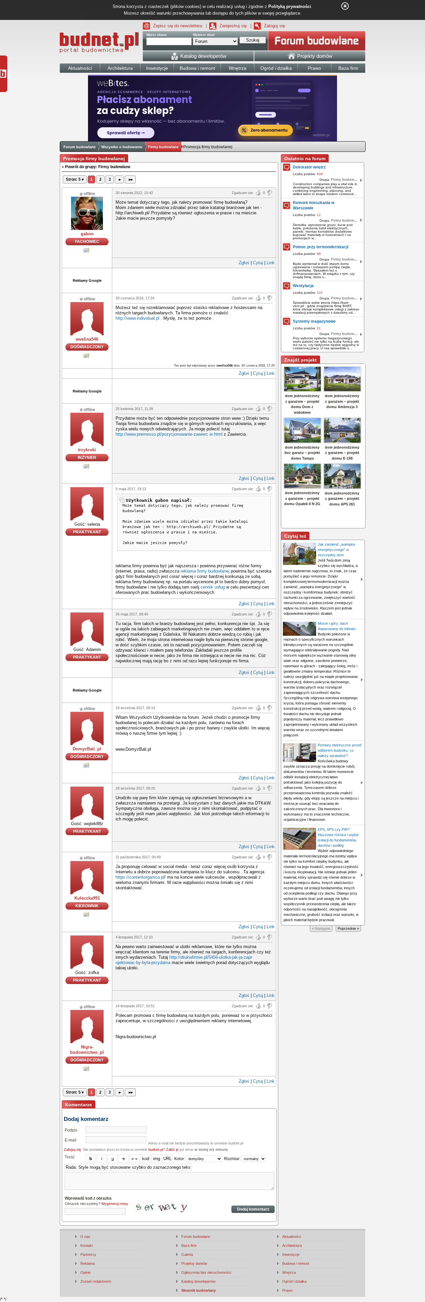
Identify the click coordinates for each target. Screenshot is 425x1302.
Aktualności (291, 1237)
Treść (70, 1157)
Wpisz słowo (156, 35)
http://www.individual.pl (137, 318)
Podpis (71, 1130)
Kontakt (86, 1246)
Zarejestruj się (233, 25)
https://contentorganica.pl (140, 877)
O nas (85, 1237)
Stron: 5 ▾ (75, 179)
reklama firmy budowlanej (205, 571)
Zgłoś (244, 262)
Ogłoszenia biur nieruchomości (206, 1272)
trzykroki (87, 449)
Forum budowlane (79, 147)
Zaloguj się (274, 25)
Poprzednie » (348, 928)
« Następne (321, 928)
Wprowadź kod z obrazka (88, 1198)
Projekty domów (194, 1263)
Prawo (287, 1290)
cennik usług (213, 587)
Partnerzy (88, 1254)
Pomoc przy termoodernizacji (320, 247)
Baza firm (189, 1246)
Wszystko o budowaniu (121, 147)
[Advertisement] (194, 280)
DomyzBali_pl (87, 748)
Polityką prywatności (289, 6)
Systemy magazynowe (314, 321)
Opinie (85, 1272)
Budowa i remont (295, 1263)
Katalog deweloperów (198, 1281)
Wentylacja (303, 285)
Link (271, 262)
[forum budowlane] (316, 41)
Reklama (87, 1263)
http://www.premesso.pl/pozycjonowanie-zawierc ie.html (169, 434)
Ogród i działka (294, 1281)
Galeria (187, 1254)
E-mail (70, 1140)
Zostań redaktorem (95, 1281)
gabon (87, 233)
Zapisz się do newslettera (177, 25)
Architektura (292, 1246)
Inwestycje (290, 1254)
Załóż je (172, 1149)
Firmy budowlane (163, 147)
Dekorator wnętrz (309, 167)
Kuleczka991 (87, 898)
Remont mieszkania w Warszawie (313, 205)
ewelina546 (87, 339)
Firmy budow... (344, 179)
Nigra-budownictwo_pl (87, 1049)
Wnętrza (289, 1272)
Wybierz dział (203, 35)
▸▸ (130, 179)
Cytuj (258, 262)
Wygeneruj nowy (114, 1204)
